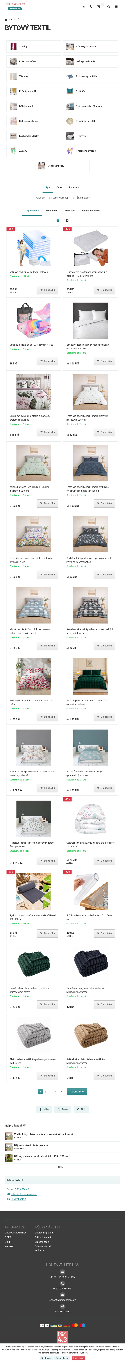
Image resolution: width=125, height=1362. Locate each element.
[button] (47, 290)
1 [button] (41, 1092)
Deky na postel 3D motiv (89, 106)
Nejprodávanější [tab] (91, 210)
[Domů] (16, 6)
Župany (23, 150)
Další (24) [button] (75, 1091)
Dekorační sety (56, 165)
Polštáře (80, 91)
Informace (15, 1227)
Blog (7, 1241)
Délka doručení (43, 1237)
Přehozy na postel (86, 46)
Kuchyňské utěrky (29, 135)
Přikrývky (81, 135)
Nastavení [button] (46, 1358)
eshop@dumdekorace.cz (24, 1194)
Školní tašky (84, 197)
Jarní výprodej (61, 197)
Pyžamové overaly (86, 150)
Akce (41, 197)
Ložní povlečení (27, 61)
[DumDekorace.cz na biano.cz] (62, 1337)
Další (60, 1167)
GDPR (8, 1237)
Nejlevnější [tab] (52, 210)
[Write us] (62, 1306)
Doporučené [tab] (32, 210)
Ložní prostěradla (85, 61)
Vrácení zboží (42, 1241)
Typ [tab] (48, 187)
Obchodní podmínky (15, 1232)
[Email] (84, 6)
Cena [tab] (59, 187)
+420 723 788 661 (20, 1189)
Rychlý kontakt (18, 1199)
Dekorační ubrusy (28, 121)
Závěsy (23, 46)
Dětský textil (26, 106)
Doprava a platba (44, 1232)
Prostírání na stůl (85, 121)
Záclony (23, 76)
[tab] (57, 220)
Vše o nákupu (47, 1227)
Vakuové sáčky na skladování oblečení (29, 272)
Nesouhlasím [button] (62, 1358)
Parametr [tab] (74, 187)
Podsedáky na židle (86, 76)
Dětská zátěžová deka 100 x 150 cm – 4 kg (31, 344)
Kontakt (9, 1246)
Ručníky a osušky (28, 91)
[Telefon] (91, 6)
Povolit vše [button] (78, 1358)
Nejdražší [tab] (69, 210)
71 (56, 1091)
